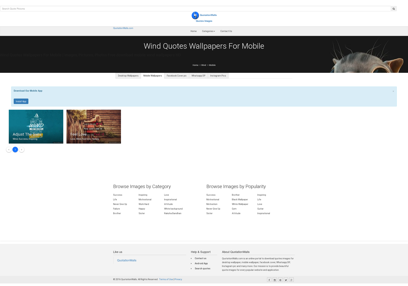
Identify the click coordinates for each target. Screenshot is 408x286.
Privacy (178, 279)
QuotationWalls (126, 260)
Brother (117, 213)
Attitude (168, 204)
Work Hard (144, 204)
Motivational (145, 199)
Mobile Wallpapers (152, 75)
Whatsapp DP (198, 75)
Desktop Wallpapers (128, 75)
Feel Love (78, 134)
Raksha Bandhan (172, 213)
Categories (207, 31)
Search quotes (202, 268)
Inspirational (170, 199)
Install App (21, 101)
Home (194, 31)
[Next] (21, 149)
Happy (142, 208)
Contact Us (226, 31)
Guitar (260, 208)
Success (117, 195)
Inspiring (143, 195)
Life (115, 199)
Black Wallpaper (240, 199)
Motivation (211, 204)
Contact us (200, 258)
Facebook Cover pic (177, 75)
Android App (201, 263)
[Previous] (9, 149)
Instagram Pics (218, 75)
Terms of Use (166, 279)
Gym (234, 208)
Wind (203, 65)
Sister (142, 213)
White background (173, 208)
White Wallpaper (240, 204)
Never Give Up (120, 204)
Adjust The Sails (27, 134)
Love (166, 195)
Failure (116, 208)
